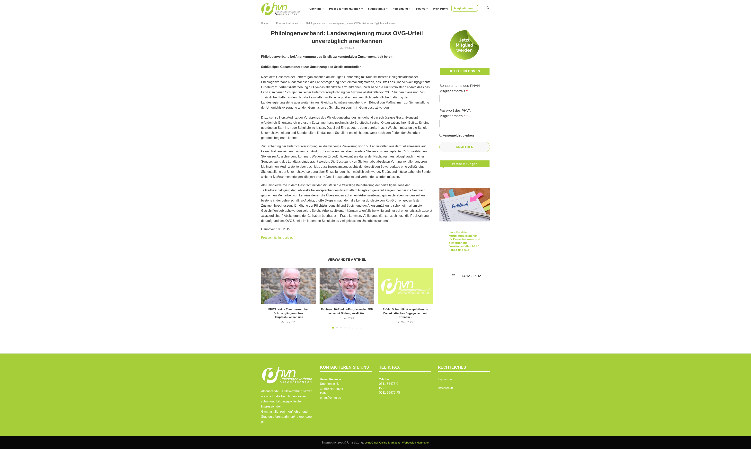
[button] (266, 298)
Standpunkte (376, 8)
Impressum (445, 379)
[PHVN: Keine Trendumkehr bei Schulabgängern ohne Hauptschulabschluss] (288, 286)
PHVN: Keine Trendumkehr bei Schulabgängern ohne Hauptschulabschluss (288, 313)
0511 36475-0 (388, 383)
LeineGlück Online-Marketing (383, 442)
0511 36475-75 (389, 392)
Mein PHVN (440, 8)
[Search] (488, 8)
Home (264, 23)
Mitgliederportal (464, 8)
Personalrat (400, 8)
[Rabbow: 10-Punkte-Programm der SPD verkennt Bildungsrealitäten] (347, 286)
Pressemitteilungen (287, 23)
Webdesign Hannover (415, 442)
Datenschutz (445, 387)
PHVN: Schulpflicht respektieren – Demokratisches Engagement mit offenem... (405, 313)
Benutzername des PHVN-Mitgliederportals (460, 88)
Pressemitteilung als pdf (277, 237)
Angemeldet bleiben (458, 135)
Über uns (315, 8)
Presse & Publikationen (344, 8)
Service (420, 8)
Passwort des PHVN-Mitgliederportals (456, 113)
